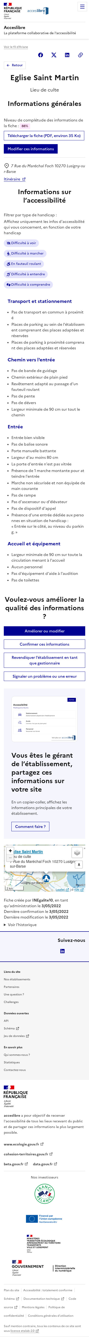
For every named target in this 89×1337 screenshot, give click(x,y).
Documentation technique (41, 1299)
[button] (84, 848)
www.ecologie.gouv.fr (21, 1144)
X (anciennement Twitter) (54, 55)
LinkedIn (62, 951)
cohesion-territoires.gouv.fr (26, 1154)
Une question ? (14, 994)
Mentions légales (33, 1307)
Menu (82, 6)
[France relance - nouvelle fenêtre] (45, 1193)
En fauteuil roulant (26, 263)
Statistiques (12, 1062)
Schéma (9, 1028)
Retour (17, 65)
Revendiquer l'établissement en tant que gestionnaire (45, 660)
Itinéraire (12, 179)
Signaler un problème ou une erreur (45, 676)
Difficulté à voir (23, 243)
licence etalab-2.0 (22, 1331)
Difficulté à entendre (28, 274)
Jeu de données (14, 1036)
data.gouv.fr (43, 1164)
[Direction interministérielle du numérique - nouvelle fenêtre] (44, 1268)
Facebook (40, 55)
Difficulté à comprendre (30, 284)
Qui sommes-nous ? (17, 1055)
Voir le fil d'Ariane (16, 47)
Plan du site (11, 1290)
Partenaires (11, 987)
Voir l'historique (22, 925)
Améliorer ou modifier (45, 631)
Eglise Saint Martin (26, 851)
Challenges (11, 1002)
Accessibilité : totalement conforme (47, 1290)
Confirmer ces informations (44, 644)
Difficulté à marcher (27, 253)
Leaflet (60, 889)
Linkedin (67, 55)
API (6, 1021)
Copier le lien (80, 55)
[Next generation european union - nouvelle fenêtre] (45, 1218)
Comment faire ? (30, 826)
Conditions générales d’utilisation (50, 1316)
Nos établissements (17, 979)
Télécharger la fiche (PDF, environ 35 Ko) (44, 135)
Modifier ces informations (31, 149)
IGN (76, 889)
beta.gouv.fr (13, 1164)
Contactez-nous (15, 1070)
